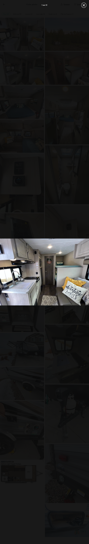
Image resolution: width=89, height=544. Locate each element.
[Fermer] (83, 5)
